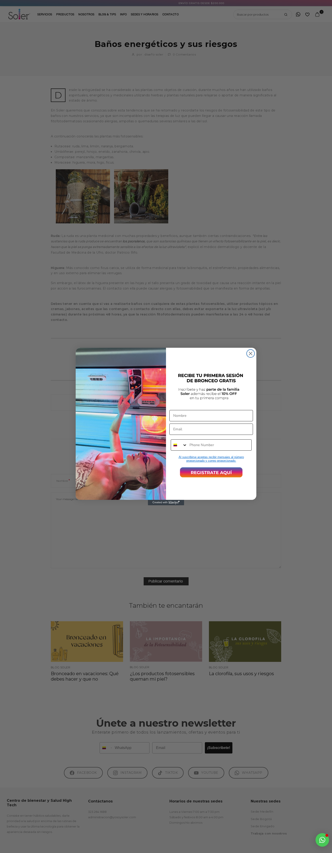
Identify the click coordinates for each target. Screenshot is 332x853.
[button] (211, 472)
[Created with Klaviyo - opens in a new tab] (166, 502)
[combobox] (179, 445)
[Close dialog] (251, 353)
